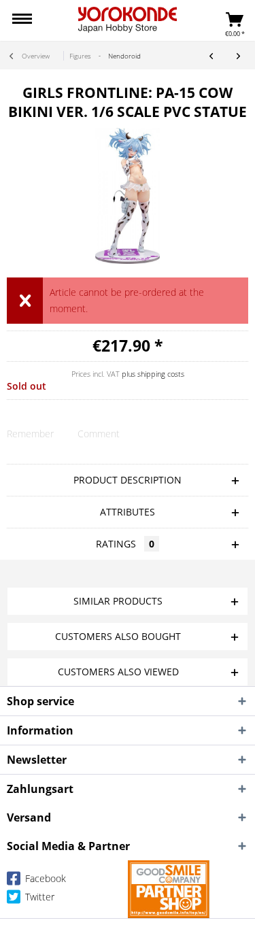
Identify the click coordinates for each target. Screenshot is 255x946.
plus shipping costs (153, 374)
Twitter (38, 896)
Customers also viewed (118, 671)
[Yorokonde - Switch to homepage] (127, 20)
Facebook (44, 878)
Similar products (118, 600)
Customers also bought (118, 636)
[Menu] (22, 20)
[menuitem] (22, 20)
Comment (99, 433)
